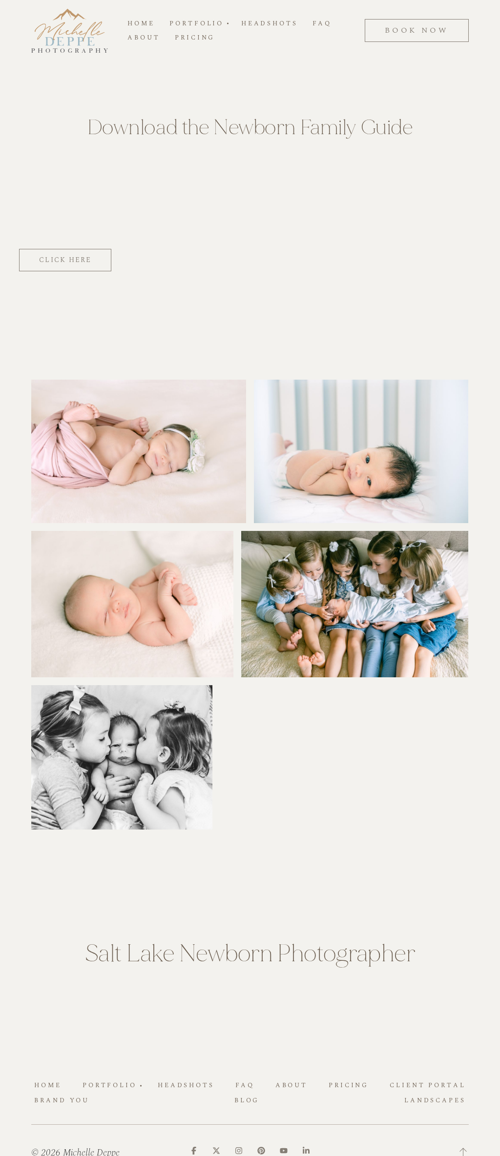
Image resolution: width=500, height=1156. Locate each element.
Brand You (61, 1100)
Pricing (195, 37)
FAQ (322, 23)
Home (140, 23)
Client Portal (427, 1085)
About (143, 37)
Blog (246, 1100)
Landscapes (435, 1100)
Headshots (269, 23)
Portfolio (110, 1085)
